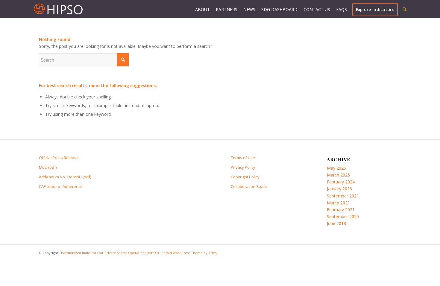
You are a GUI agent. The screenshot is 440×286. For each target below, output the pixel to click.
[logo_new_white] (58, 9)
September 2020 (343, 216)
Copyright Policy (245, 176)
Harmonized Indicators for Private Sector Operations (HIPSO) (110, 252)
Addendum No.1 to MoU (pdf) (65, 176)
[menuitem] (404, 10)
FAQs (341, 9)
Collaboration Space (249, 186)
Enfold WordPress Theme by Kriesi (189, 252)
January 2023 (339, 188)
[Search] (404, 9)
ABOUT (202, 9)
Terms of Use (243, 157)
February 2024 (341, 182)
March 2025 (338, 175)
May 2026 (336, 168)
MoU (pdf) (48, 167)
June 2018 (336, 223)
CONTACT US (317, 9)
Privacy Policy (243, 167)
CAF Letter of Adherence (61, 186)
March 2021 (338, 203)
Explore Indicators (375, 9)
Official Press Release (59, 157)
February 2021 (341, 209)
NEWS (249, 9)
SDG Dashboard (279, 9)
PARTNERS (226, 9)
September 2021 (343, 196)
